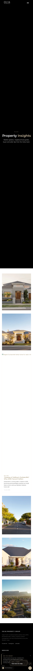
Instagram (11, 643)
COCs (3, 666)
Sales (3, 654)
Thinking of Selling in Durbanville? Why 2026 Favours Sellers (16, 478)
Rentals (4, 656)
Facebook (4, 643)
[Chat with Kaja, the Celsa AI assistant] (30, 663)
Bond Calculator (6, 668)
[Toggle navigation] (28, 3)
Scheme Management (7, 659)
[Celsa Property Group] (7, 3)
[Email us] (30, 668)
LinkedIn (17, 643)
